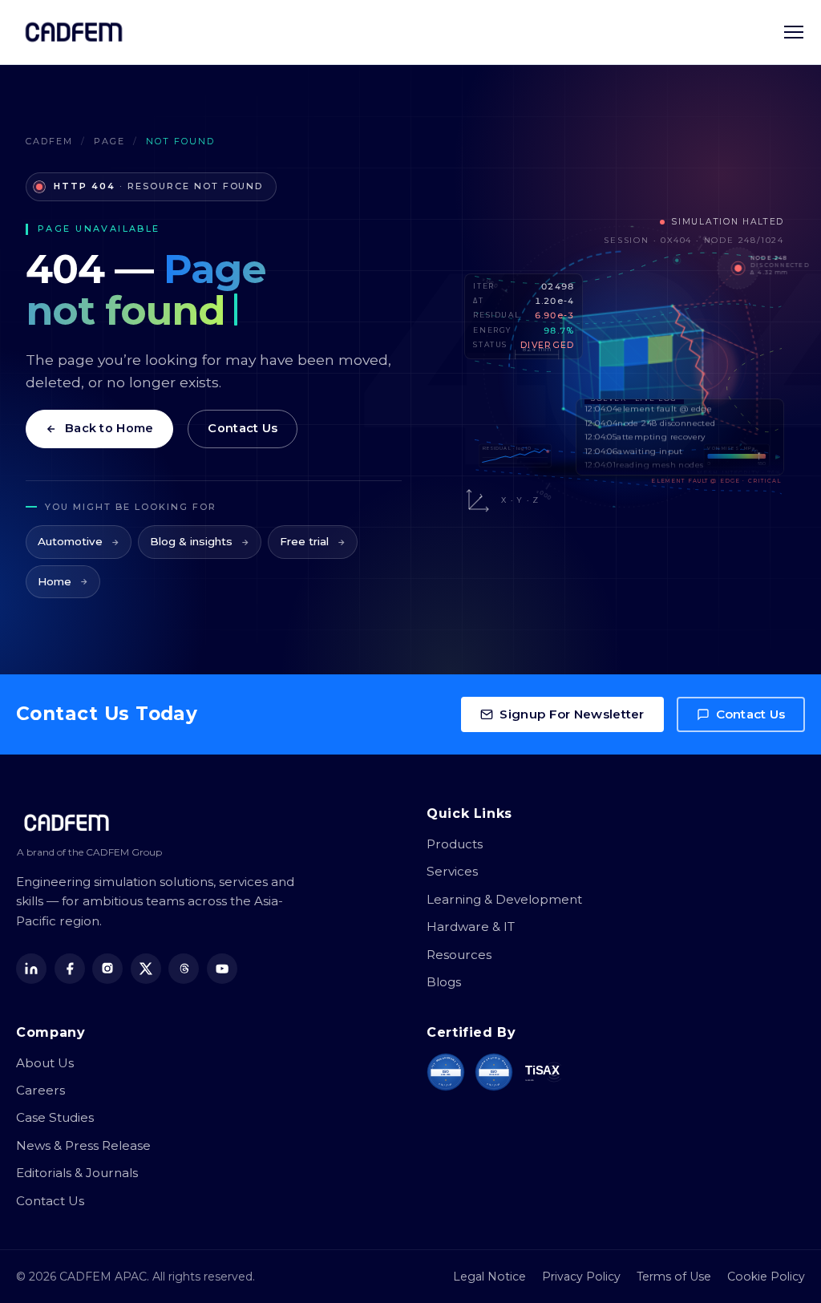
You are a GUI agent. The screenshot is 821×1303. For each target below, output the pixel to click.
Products (455, 844)
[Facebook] (70, 968)
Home (54, 581)
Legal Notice (489, 1276)
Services (452, 871)
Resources (459, 954)
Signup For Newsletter (571, 714)
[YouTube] (222, 968)
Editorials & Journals (77, 1172)
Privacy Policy (581, 1276)
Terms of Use (674, 1276)
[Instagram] (107, 968)
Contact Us (242, 428)
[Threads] (183, 968)
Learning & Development (504, 899)
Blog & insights (191, 541)
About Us (45, 1062)
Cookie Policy (766, 1276)
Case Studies (55, 1117)
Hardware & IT (471, 926)
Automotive (70, 541)
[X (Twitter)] (146, 968)
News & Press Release (83, 1145)
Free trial (304, 541)
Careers (40, 1090)
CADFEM (49, 141)
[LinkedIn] (31, 968)
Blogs (444, 981)
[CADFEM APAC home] (73, 32)
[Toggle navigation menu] (794, 32)
